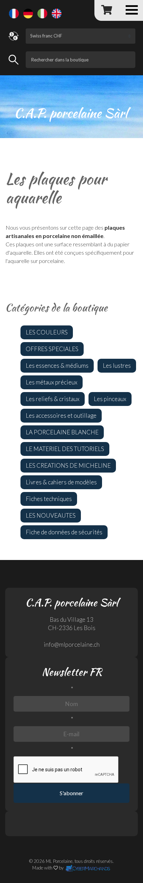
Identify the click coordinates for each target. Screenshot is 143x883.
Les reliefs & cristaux (52, 398)
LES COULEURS (47, 332)
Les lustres (117, 365)
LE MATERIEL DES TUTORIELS (65, 448)
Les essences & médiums (57, 365)
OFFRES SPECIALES (52, 349)
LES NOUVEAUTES (51, 515)
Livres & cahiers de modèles (61, 482)
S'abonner (71, 793)
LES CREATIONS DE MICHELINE (68, 465)
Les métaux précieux (51, 382)
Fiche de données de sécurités (64, 532)
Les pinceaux (110, 398)
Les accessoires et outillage (61, 415)
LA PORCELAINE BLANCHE (62, 432)
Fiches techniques (49, 498)
